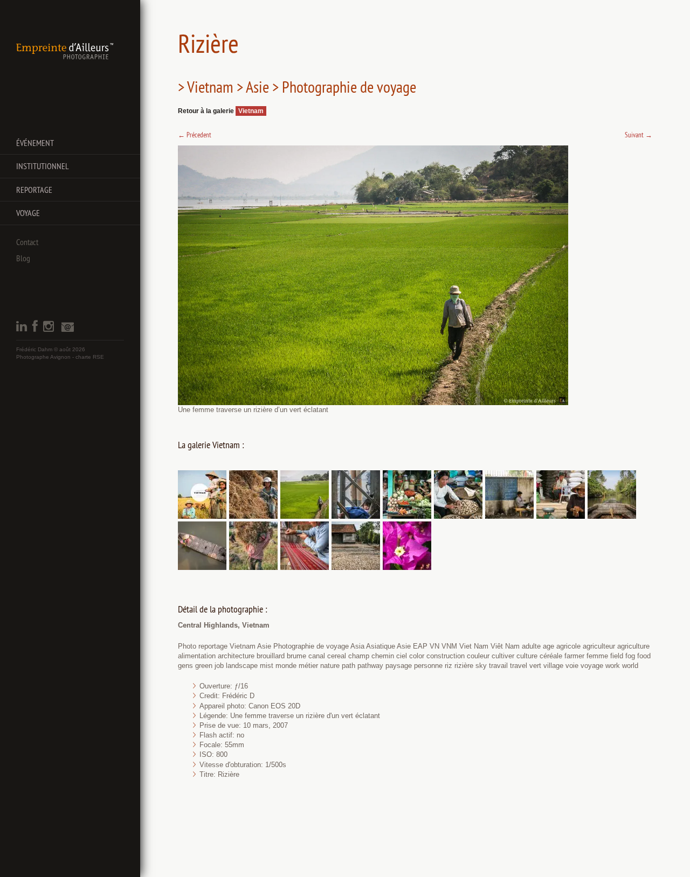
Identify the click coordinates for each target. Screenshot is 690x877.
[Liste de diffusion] (67, 330)
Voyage (28, 212)
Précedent (194, 134)
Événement (35, 142)
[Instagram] (48, 329)
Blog (23, 258)
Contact (27, 241)
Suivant (638, 134)
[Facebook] (35, 329)
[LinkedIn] (21, 329)
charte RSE (89, 357)
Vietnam (251, 111)
